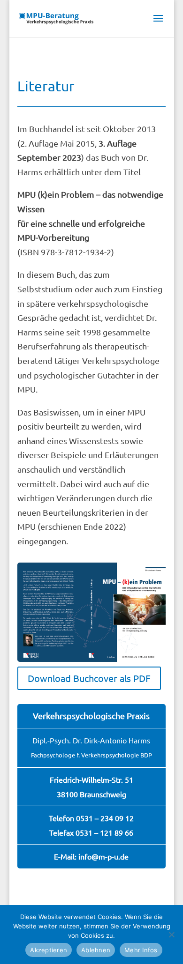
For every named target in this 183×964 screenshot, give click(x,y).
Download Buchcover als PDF (89, 678)
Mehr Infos (141, 950)
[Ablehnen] (171, 934)
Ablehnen (95, 950)
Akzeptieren (48, 950)
